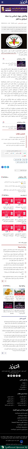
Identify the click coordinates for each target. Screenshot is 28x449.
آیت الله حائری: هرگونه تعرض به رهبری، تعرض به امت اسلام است (13, 140)
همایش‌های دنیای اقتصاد (21, 427)
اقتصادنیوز (17, 159)
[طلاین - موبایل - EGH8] (14, 9)
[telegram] (11, 375)
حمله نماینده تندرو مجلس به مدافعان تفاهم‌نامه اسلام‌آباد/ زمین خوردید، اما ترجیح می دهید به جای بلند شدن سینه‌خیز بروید (13, 331)
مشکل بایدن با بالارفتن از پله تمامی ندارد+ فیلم (15, 145)
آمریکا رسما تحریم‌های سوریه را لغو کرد (17, 137)
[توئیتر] (5, 167)
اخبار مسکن (10, 399)
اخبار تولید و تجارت (21, 403)
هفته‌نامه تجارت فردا (22, 420)
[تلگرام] (8, 167)
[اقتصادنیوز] (14, 366)
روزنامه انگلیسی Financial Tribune (19, 422)
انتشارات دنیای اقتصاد (22, 425)
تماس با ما (23, 385)
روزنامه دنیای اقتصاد (22, 415)
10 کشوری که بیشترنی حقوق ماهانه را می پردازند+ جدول (14, 273)
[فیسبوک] (2, 167)
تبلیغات (23, 383)
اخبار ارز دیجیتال (21, 405)
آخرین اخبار (23, 318)
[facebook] (19, 375)
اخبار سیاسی (20, 23)
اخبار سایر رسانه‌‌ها (9, 405)
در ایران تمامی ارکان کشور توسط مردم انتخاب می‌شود (14, 143)
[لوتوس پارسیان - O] (14, 447)
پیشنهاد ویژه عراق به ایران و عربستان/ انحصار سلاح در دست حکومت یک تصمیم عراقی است (13, 259)
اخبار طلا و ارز (22, 396)
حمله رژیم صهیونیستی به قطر (8, 53)
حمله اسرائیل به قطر (21, 162)
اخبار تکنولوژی (10, 401)
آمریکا (24, 159)
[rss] (8, 375)
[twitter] (16, 375)
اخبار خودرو (23, 401)
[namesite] (23, 2)
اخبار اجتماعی (10, 403)
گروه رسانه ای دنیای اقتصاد (21, 413)
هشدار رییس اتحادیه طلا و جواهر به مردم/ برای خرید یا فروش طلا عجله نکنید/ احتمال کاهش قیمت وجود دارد (14, 336)
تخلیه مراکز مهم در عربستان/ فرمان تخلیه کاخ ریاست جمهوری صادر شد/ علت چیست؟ (14, 349)
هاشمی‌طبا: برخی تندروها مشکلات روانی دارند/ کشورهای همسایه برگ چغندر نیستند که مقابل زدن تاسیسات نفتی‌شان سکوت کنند (14, 264)
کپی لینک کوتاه (23, 170)
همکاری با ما (22, 387)
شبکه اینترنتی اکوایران (22, 418)
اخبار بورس (23, 399)
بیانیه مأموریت (22, 389)
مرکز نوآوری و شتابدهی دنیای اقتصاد (19, 429)
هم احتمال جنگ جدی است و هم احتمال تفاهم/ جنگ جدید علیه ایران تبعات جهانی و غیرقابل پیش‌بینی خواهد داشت (13, 345)
